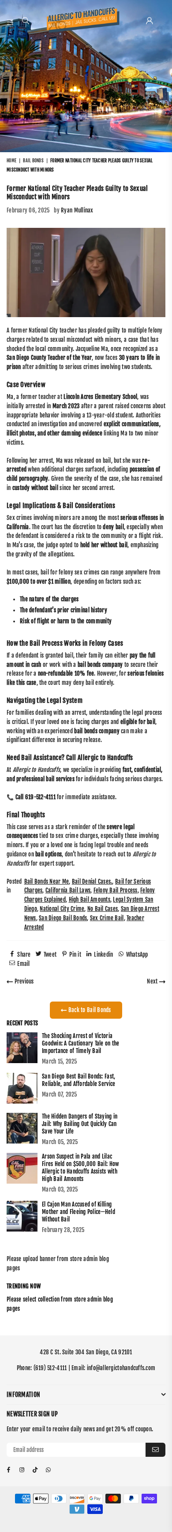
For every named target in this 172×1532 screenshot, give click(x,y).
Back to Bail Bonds (89, 1009)
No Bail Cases (102, 908)
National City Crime (62, 908)
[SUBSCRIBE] (155, 1450)
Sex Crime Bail (107, 917)
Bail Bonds (33, 160)
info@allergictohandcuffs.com (121, 1367)
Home (11, 160)
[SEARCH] (26, 21)
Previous (23, 981)
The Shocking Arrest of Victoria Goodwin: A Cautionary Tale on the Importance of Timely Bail (81, 1043)
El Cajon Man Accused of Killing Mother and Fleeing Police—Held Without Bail (78, 1212)
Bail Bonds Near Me (46, 881)
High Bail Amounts (89, 899)
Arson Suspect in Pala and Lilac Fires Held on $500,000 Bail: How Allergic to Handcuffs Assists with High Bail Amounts (80, 1167)
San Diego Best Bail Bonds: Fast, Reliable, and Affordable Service (78, 1080)
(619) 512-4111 (50, 1367)
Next (153, 981)
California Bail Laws (67, 890)
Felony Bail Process (115, 890)
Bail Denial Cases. (92, 881)
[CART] (161, 21)
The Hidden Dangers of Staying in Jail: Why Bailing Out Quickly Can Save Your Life (79, 1124)
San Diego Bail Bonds (63, 917)
